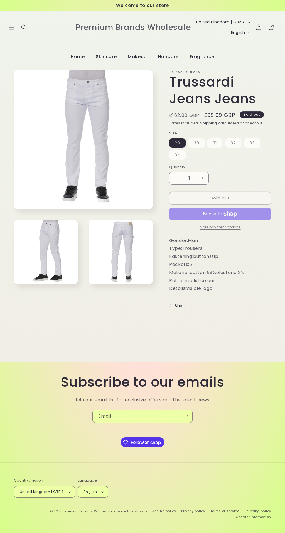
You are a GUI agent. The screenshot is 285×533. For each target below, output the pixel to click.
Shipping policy (258, 511)
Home (78, 56)
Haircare (168, 56)
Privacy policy (193, 511)
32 (236, 144)
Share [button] (181, 306)
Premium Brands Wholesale (88, 511)
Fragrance (202, 56)
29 (180, 144)
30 (199, 144)
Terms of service (224, 511)
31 (217, 144)
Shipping (208, 123)
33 (255, 144)
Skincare (106, 56)
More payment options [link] (220, 227)
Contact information (253, 517)
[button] (12, 27)
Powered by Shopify (130, 511)
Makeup (137, 56)
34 (180, 156)
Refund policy (164, 511)
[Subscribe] (186, 416)
